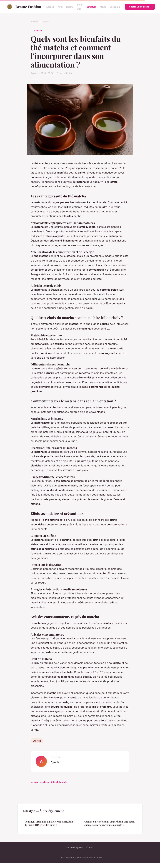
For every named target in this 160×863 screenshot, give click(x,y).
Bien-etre (80, 6)
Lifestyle (91, 6)
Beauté (69, 6)
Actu (60, 6)
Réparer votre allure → (140, 6)
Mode (103, 6)
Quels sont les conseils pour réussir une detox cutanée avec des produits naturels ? (109, 823)
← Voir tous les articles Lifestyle (49, 782)
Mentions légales (74, 847)
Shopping (115, 6)
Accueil (50, 6)
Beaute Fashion (28, 6)
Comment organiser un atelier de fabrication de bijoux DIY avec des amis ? (49, 823)
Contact (90, 847)
